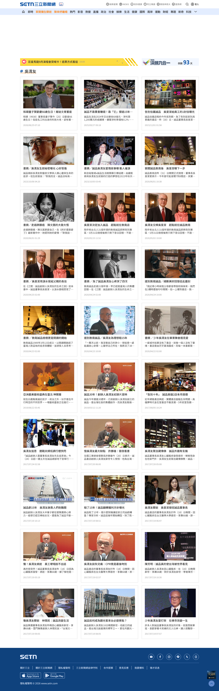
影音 (80, 12)
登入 (197, 4)
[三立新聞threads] (196, 657)
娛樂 (119, 12)
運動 (157, 12)
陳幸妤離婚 (60, 12)
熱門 (72, 12)
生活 (126, 12)
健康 (134, 12)
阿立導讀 (151, 4)
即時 (30, 12)
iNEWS (125, 4)
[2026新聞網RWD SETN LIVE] (61, 4)
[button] (187, 4)
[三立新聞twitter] (187, 657)
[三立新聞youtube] (151, 657)
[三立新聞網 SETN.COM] (23, 11)
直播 (95, 12)
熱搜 (88, 12)
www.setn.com (49, 683)
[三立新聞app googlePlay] (54, 675)
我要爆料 (139, 668)
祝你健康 (138, 4)
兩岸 (150, 12)
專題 (173, 12)
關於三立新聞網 (44, 668)
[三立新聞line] (178, 657)
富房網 (178, 4)
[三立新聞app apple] (30, 675)
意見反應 (124, 668)
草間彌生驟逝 (44, 12)
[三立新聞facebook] (160, 657)
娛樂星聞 (113, 4)
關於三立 (25, 668)
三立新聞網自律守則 (87, 668)
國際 (142, 12)
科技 (188, 12)
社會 (111, 12)
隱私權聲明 (64, 668)
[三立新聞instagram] (169, 657)
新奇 (181, 12)
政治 (103, 12)
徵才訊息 (155, 668)
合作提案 (108, 668)
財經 (165, 12)
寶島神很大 (165, 4)
